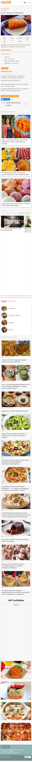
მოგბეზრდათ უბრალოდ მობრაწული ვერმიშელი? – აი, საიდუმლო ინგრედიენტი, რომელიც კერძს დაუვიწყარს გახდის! (15, 488)
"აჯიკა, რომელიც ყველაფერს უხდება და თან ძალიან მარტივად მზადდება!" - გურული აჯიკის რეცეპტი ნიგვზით (16, 386)
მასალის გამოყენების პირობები (10, 752)
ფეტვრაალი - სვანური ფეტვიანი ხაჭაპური (15, 411)
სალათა (18, 102)
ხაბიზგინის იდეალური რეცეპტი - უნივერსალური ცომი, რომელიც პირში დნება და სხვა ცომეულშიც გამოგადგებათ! (16, 592)
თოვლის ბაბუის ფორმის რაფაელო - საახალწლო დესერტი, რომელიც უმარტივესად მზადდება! (13, 566)
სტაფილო (8, 105)
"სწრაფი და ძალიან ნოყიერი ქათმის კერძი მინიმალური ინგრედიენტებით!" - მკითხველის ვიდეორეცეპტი (15, 462)
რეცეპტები (16, 676)
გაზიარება (7, 99)
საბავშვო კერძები (11, 102)
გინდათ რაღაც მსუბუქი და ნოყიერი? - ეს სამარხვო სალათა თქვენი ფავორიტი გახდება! (14, 435)
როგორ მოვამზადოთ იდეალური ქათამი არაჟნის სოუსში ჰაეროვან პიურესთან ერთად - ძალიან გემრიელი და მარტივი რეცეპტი (16, 515)
